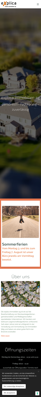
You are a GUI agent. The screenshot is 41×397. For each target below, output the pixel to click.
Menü (38, 4)
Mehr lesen (5, 336)
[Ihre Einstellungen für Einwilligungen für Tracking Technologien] (37, 393)
